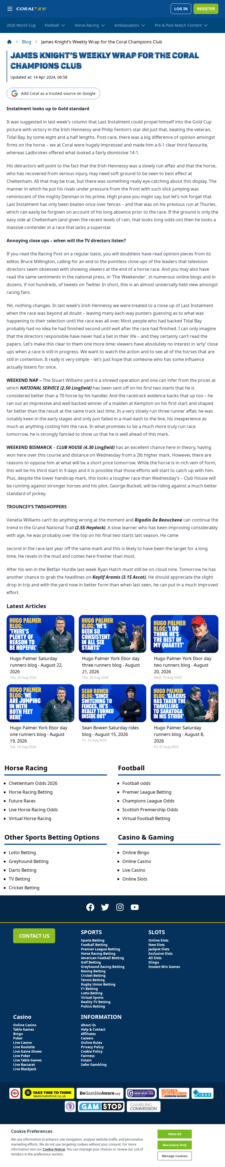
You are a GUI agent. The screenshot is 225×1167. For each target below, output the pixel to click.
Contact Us (34, 936)
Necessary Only (175, 1145)
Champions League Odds (148, 801)
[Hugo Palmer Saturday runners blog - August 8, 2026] (184, 703)
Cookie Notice (54, 1149)
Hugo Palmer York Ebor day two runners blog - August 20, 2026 (182, 665)
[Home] (9, 42)
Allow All (174, 1134)
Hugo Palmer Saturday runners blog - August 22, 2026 (36, 665)
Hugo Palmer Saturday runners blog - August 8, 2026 (179, 734)
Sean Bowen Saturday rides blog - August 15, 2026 (110, 731)
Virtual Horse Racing (30, 818)
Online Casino (136, 861)
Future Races (22, 801)
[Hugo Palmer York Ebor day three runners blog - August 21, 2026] (113, 634)
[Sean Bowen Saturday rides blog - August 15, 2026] (113, 703)
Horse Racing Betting (31, 792)
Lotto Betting (22, 852)
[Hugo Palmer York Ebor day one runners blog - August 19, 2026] (40, 703)
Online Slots (134, 879)
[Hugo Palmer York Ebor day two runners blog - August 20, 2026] (184, 634)
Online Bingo (135, 852)
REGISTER (206, 8)
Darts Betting (22, 870)
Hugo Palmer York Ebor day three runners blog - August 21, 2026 (111, 665)
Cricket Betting (24, 888)
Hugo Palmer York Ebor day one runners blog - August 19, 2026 (38, 734)
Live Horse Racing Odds (33, 810)
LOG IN (181, 8)
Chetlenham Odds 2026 (33, 783)
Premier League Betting (146, 792)
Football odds (136, 783)
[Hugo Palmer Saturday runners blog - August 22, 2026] (40, 634)
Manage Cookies (174, 1156)
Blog (26, 42)
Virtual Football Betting (146, 818)
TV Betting (19, 879)
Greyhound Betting (29, 861)
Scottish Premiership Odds (150, 810)
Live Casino (133, 870)
